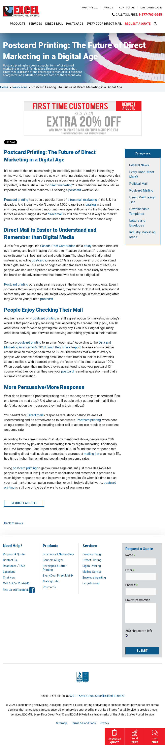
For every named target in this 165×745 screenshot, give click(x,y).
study (88, 246)
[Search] (104, 36)
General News (139, 165)
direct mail (55, 214)
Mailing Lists (50, 581)
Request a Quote (24, 503)
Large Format (91, 583)
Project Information (137, 600)
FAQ (22, 565)
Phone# (131, 585)
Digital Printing (91, 565)
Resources (20, 87)
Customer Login (151, 7)
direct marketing (61, 185)
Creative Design (92, 554)
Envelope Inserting (94, 577)
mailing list (91, 454)
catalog (91, 204)
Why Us (108, 7)
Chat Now (9, 577)
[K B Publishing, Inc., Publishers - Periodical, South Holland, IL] (82, 682)
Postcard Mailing (141, 190)
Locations (9, 571)
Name (130, 555)
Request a (114, 740)
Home (4, 87)
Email (129, 570)
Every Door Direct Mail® (58, 575)
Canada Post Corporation (57, 246)
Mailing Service (92, 571)
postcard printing (44, 318)
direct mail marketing (82, 200)
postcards (39, 260)
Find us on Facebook (19, 589)
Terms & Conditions (83, 723)
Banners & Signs (53, 560)
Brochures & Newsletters (58, 554)
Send (134, 740)
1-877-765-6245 (150, 14)
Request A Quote (14, 554)
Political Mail (138, 184)
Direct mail (35, 415)
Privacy (104, 723)
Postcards (49, 587)
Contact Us (126, 7)
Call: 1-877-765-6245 (16, 583)
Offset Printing (91, 560)
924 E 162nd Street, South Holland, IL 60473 (97, 695)
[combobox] (50, 36)
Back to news (13, 523)
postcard (74, 190)
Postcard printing (16, 200)
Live (155, 740)
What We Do (89, 7)
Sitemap (61, 723)
